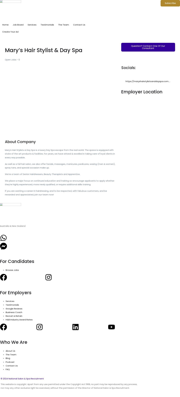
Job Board (18, 24)
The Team (63, 24)
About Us (10, 350)
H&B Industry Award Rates (19, 319)
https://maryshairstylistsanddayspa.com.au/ (149, 81)
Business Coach (14, 312)
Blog (8, 358)
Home (5, 24)
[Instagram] (48, 277)
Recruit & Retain (14, 315)
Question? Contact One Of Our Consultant (148, 47)
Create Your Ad (10, 31)
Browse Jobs (12, 270)
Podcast (10, 362)
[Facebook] (3, 277)
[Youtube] (111, 327)
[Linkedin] (75, 327)
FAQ (8, 369)
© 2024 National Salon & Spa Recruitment (22, 378)
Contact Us (79, 24)
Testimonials (47, 24)
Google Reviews (14, 308)
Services (32, 24)
